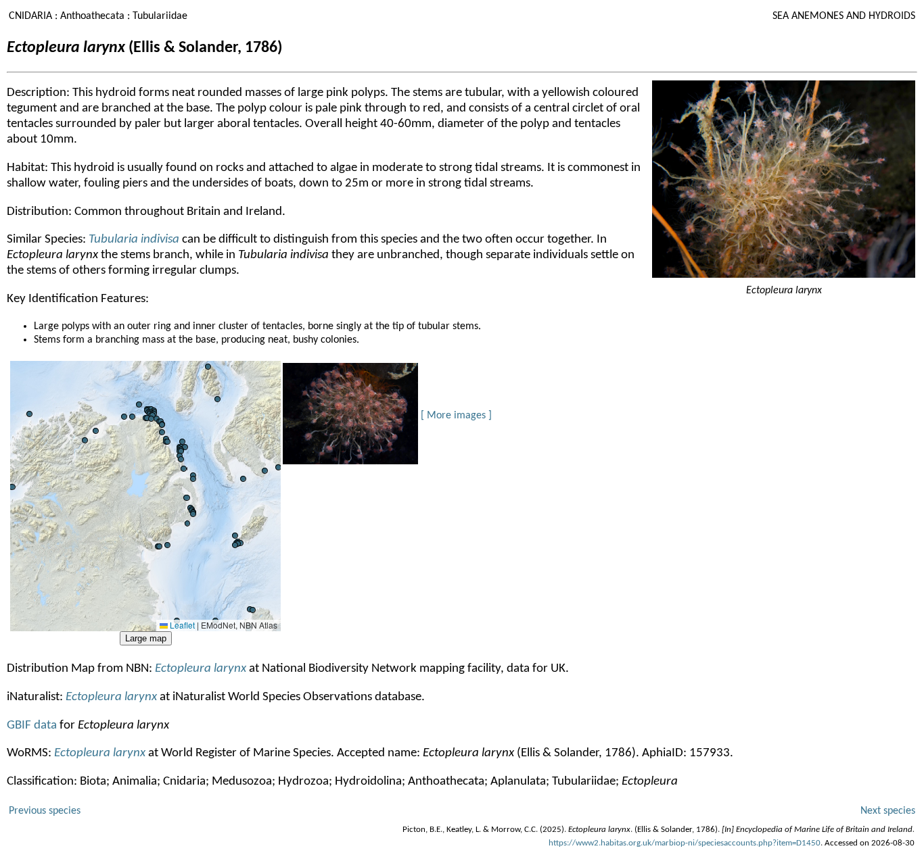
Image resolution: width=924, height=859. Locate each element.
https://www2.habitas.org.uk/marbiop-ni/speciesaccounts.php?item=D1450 (685, 843)
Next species (887, 811)
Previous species (44, 811)
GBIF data (33, 725)
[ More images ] (456, 415)
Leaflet (181, 625)
